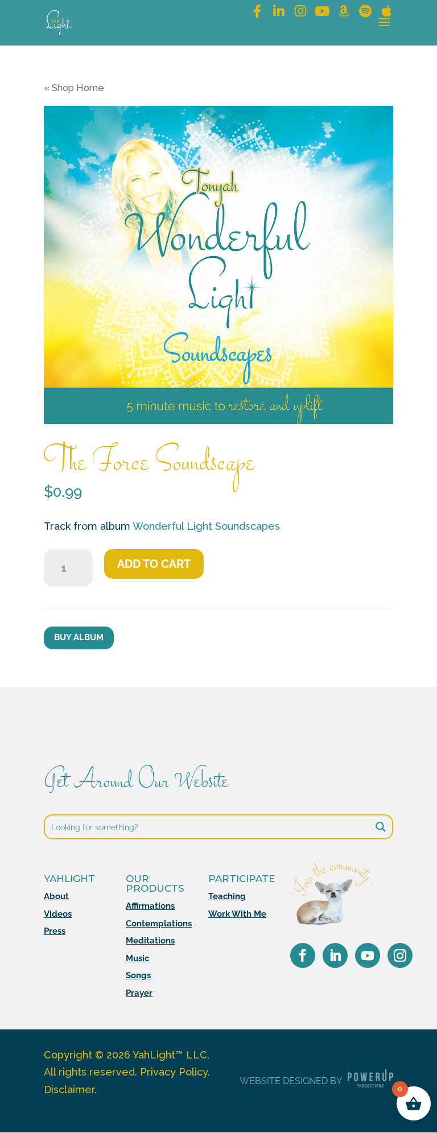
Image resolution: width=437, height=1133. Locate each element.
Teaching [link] (227, 896)
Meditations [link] (150, 941)
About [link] (56, 896)
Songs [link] (138, 975)
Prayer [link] (139, 993)
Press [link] (54, 931)
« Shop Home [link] (74, 87)
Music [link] (137, 958)
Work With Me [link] (237, 914)
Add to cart (154, 564)
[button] (384, 30)
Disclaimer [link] (69, 1089)
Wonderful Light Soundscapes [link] (206, 526)
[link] (59, 22)
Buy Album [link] (79, 637)
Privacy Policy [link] (174, 1072)
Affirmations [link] (150, 906)
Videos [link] (58, 914)
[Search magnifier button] (380, 826)
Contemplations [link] (159, 923)
